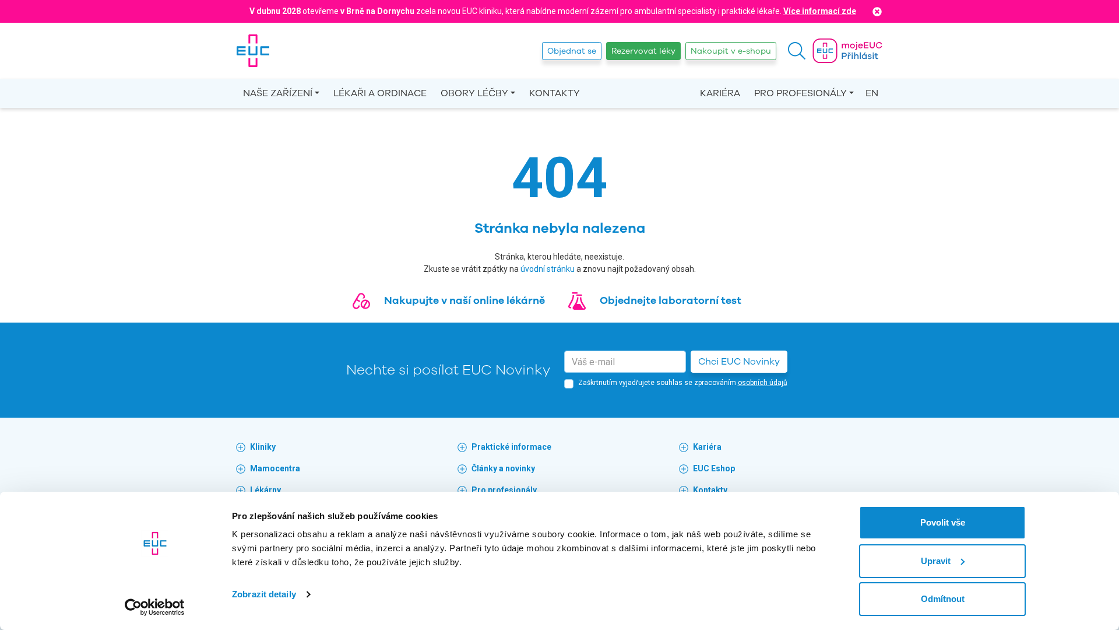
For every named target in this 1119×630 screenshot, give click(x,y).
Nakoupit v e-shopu (731, 51)
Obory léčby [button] (474, 93)
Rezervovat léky (643, 51)
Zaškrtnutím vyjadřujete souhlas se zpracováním (682, 383)
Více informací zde (819, 11)
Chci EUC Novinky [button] (739, 361)
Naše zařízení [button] (277, 93)
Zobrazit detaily (264, 594)
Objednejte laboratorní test (670, 300)
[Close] (877, 11)
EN (871, 93)
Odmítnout (943, 599)
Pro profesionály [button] (800, 93)
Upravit (936, 561)
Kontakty (554, 93)
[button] (796, 51)
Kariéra (720, 93)
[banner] (253, 50)
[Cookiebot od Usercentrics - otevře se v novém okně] (155, 607)
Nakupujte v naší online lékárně (464, 300)
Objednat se (571, 51)
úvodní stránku (547, 269)
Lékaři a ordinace (380, 93)
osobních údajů (762, 383)
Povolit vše (942, 522)
